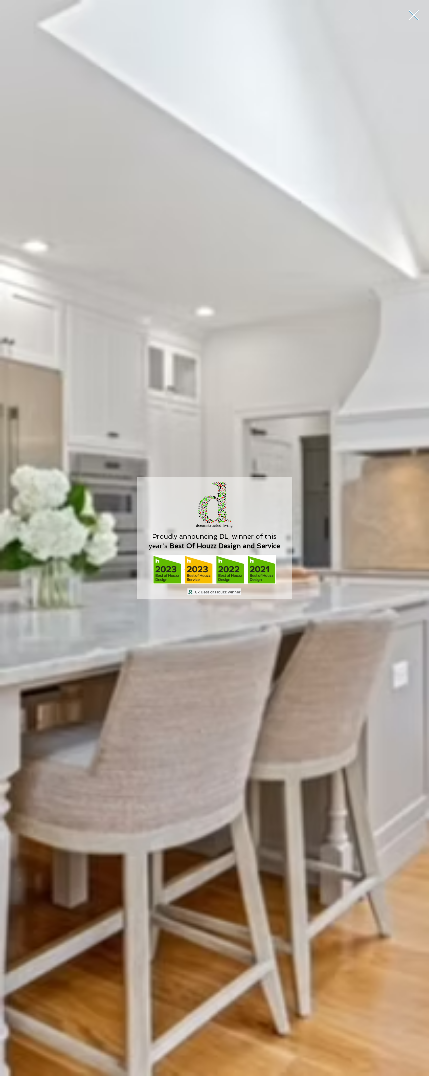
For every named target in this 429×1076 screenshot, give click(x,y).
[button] (414, 15)
